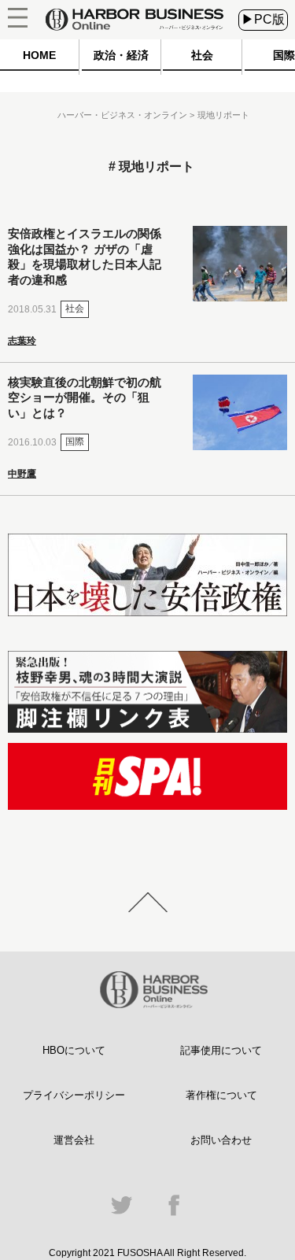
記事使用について (221, 1050)
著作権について (221, 1095)
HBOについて (73, 1050)
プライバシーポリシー (74, 1095)
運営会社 (73, 1140)
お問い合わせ (221, 1140)
